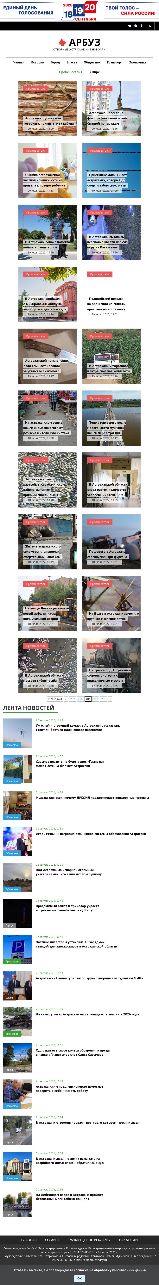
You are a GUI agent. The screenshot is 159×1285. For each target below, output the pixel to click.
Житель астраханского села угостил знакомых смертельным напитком (42, 551)
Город (55, 62)
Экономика (137, 62)
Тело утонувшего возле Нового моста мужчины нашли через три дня (106, 427)
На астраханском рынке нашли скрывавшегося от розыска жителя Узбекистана (46, 427)
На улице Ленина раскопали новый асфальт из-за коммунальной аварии (46, 613)
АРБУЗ (79, 43)
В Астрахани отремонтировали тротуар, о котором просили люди (88, 1122)
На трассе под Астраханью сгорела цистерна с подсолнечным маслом (109, 675)
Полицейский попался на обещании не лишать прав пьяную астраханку (106, 303)
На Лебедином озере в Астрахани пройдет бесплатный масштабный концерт (70, 1196)
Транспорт (114, 62)
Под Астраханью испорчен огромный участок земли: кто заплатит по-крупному (69, 872)
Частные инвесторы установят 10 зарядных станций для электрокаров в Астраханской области (76, 944)
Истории (37, 62)
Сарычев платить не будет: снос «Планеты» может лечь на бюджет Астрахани (70, 763)
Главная (18, 62)
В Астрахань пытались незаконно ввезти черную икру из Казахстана (107, 241)
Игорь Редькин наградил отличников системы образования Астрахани (91, 833)
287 (72, 699)
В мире (94, 72)
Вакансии (128, 1239)
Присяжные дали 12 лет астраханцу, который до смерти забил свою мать (107, 180)
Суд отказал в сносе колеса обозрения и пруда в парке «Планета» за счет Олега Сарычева (73, 1052)
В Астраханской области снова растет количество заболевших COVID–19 (107, 489)
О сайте (52, 1239)
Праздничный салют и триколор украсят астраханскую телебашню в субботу (67, 908)
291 (103, 699)
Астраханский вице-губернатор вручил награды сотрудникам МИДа (89, 978)
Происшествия (70, 72)
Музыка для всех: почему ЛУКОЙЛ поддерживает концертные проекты (92, 797)
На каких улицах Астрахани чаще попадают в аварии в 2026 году (87, 1014)
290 (95, 699)
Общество (92, 62)
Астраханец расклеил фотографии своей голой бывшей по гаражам (107, 118)
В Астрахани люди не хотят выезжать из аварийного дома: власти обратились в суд (70, 1160)
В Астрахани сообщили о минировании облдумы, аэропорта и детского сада (44, 303)
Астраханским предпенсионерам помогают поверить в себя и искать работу (69, 1088)
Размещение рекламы (90, 1239)
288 (80, 699)
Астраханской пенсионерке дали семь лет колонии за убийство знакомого (45, 365)
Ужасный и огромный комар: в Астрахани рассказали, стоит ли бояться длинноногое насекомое (78, 727)
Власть (72, 62)
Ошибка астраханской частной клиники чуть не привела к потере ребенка (44, 180)
